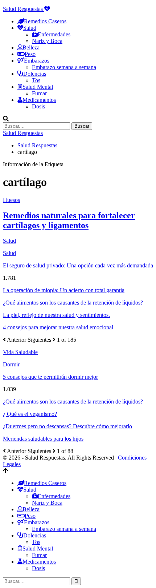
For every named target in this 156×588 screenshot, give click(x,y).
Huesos (11, 200)
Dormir (11, 364)
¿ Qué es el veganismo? (30, 414)
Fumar (39, 93)
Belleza (31, 47)
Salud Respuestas (23, 9)
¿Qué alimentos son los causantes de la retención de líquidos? (73, 302)
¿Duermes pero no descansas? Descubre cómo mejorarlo (67, 426)
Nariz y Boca (47, 41)
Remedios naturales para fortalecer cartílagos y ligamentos (69, 220)
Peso (30, 54)
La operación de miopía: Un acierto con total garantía (63, 290)
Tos (36, 80)
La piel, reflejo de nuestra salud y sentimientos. (56, 315)
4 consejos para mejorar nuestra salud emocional (58, 327)
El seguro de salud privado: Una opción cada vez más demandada (78, 265)
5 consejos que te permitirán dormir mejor (50, 377)
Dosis (38, 106)
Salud (9, 253)
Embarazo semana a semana (64, 67)
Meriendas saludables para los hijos (43, 439)
